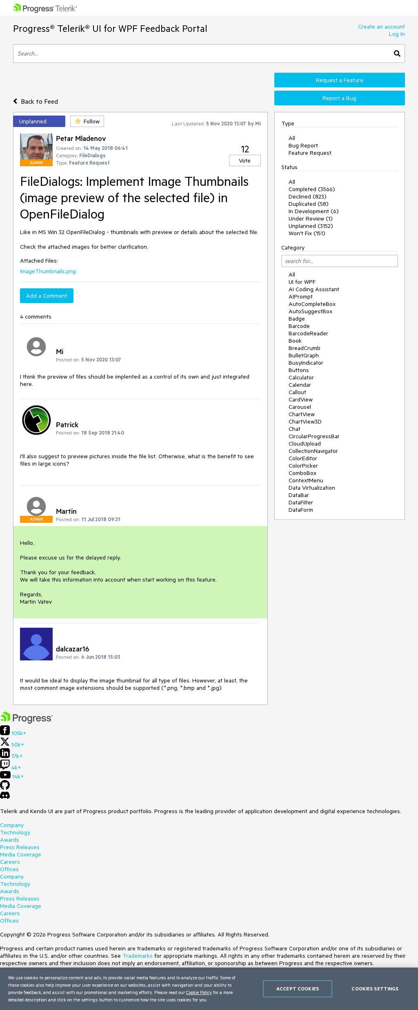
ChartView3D (305, 421)
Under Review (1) (311, 218)
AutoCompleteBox (312, 304)
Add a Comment (46, 295)
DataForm (301, 509)
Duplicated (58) (309, 203)
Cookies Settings (374, 988)
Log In (397, 34)
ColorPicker (303, 465)
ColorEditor (303, 458)
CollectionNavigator (313, 451)
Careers (10, 861)
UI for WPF (302, 281)
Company (12, 825)
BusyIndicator (306, 362)
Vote (245, 160)
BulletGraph (304, 355)
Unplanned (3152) (311, 226)
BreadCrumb (304, 348)
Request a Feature (339, 80)
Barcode (299, 326)
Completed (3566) (312, 189)
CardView (301, 399)
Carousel (300, 406)
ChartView (302, 414)
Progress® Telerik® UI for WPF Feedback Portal (110, 28)
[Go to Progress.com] (26, 721)
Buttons (299, 370)
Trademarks (137, 955)
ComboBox (302, 473)
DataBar (299, 495)
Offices (9, 869)
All (292, 138)
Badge (297, 318)
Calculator (301, 377)
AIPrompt (301, 296)
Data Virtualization (312, 487)
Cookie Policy (199, 992)
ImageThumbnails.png (48, 271)
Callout (297, 392)
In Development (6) (314, 211)
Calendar (300, 384)
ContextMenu (306, 480)
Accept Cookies (297, 988)
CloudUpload (305, 443)
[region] (209, 989)
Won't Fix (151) (307, 233)
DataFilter (301, 502)
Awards (9, 839)
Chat (294, 429)
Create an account (381, 26)
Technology (15, 832)
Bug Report (303, 145)
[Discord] (5, 797)
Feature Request (310, 152)
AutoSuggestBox (310, 311)
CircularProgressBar (314, 436)
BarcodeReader (308, 333)
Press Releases (20, 847)
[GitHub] (5, 788)
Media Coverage (20, 854)
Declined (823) (308, 196)
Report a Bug (339, 98)
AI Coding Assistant (314, 289)
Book (295, 340)
